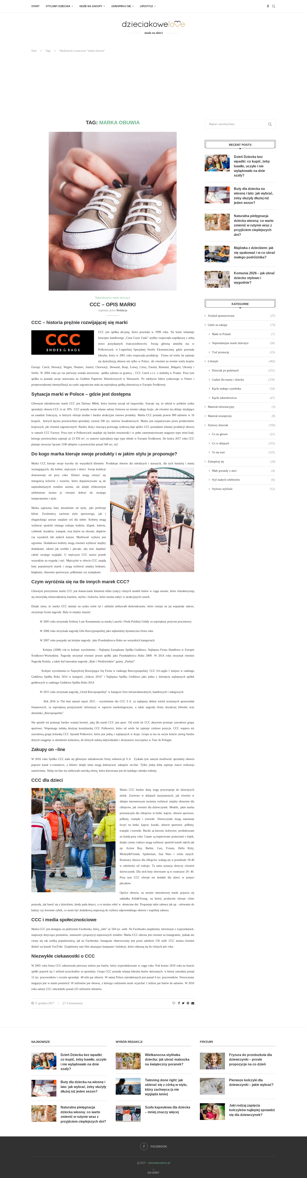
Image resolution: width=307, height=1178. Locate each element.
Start (35, 6)
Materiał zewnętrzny (241, 416)
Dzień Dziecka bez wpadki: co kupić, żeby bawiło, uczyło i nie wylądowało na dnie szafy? (252, 166)
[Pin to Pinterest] (188, 1003)
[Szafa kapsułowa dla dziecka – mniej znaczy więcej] (128, 1113)
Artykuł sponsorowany (241, 315)
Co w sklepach (243, 443)
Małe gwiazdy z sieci (243, 470)
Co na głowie (243, 434)
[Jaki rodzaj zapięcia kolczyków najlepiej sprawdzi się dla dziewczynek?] (212, 1111)
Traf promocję (243, 352)
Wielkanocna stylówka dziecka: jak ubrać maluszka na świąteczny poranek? (167, 1059)
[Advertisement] (153, 86)
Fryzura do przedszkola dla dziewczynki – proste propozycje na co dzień (250, 1059)
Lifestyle (146, 6)
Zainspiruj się (121, 6)
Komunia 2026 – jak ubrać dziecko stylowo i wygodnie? (254, 277)
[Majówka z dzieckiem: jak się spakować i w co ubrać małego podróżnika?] (217, 254)
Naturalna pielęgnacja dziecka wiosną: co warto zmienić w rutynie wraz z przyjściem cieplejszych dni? (254, 225)
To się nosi (243, 452)
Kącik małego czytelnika (243, 388)
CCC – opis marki (113, 304)
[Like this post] (173, 1003)
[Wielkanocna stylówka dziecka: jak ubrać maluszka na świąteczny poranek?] (128, 1061)
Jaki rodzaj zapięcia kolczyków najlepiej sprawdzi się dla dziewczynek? (252, 1110)
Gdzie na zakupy (90, 6)
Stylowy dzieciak (58, 6)
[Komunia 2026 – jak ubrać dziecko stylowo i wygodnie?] (217, 279)
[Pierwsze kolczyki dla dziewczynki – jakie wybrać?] (212, 1086)
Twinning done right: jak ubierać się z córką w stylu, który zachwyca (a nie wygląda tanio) (166, 1087)
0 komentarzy (75, 1003)
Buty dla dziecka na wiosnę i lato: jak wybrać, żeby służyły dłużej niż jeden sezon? (253, 196)
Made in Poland (243, 334)
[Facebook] (268, 6)
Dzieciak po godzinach (243, 370)
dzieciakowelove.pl (159, 1162)
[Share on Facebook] (179, 1003)
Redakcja (122, 310)
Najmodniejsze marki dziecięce (112, 297)
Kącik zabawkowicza (243, 397)
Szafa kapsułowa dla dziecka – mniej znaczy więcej (167, 1110)
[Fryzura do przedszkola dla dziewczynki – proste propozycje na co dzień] (212, 1061)
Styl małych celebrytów (243, 479)
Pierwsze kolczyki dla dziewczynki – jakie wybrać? (251, 1082)
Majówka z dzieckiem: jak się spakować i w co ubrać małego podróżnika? (254, 252)
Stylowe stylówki (243, 489)
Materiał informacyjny (241, 406)
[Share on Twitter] (183, 1003)
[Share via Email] (192, 1003)
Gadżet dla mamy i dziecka (243, 379)
